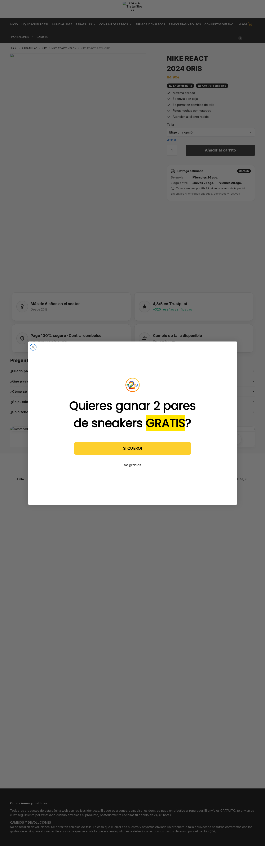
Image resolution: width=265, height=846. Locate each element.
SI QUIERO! (132, 448)
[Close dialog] (33, 347)
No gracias (132, 464)
